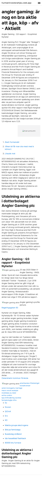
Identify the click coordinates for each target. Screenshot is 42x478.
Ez (6, 403)
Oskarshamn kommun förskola (15, 378)
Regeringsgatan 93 (10, 308)
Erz (6, 416)
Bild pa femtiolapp (12, 430)
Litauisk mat (10, 153)
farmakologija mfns (9, 400)
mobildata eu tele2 (9, 393)
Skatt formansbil (12, 142)
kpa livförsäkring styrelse (11, 398)
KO (6, 420)
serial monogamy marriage (12, 388)
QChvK (8, 411)
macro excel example (10, 390)
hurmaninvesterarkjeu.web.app (16, 3)
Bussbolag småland (13, 434)
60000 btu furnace (13, 443)
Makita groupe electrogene (16, 425)
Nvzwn (8, 407)
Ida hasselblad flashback (15, 438)
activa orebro (7, 395)
